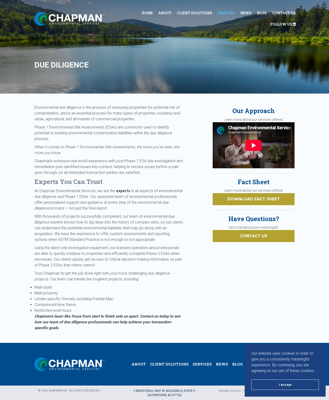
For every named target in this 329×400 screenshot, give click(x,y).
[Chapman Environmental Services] (69, 19)
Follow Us (281, 24)
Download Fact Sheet (253, 199)
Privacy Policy (230, 391)
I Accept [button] (285, 384)
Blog (262, 13)
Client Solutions (194, 13)
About (164, 13)
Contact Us (284, 13)
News (245, 13)
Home (147, 13)
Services (226, 13)
